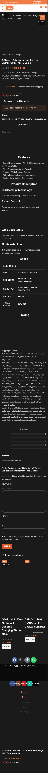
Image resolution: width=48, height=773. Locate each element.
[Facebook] (14, 660)
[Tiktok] (27, 660)
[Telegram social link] (17, 115)
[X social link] (11, 115)
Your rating (7, 484)
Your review (7, 488)
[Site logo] (26, 8)
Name (5, 516)
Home (4, 55)
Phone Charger (15, 55)
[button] (30, 639)
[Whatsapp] (34, 660)
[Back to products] (42, 54)
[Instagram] (21, 660)
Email (4, 526)
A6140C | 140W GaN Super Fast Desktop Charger (35, 623)
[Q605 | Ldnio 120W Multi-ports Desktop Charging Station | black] (12, 572)
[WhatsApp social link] (14, 115)
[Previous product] (39, 54)
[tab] (7, 119)
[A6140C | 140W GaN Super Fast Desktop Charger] (35, 572)
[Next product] (44, 54)
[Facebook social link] (9, 115)
